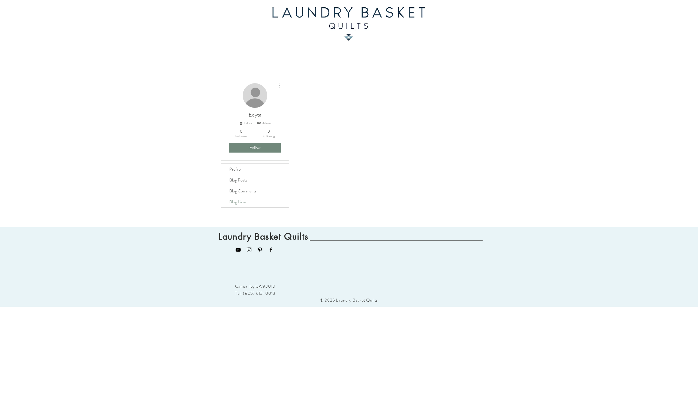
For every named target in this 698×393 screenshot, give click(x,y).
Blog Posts (238, 180)
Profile (234, 169)
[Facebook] (271, 250)
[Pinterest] (260, 250)
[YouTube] (238, 250)
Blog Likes (237, 202)
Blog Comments (243, 191)
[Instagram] (249, 250)
